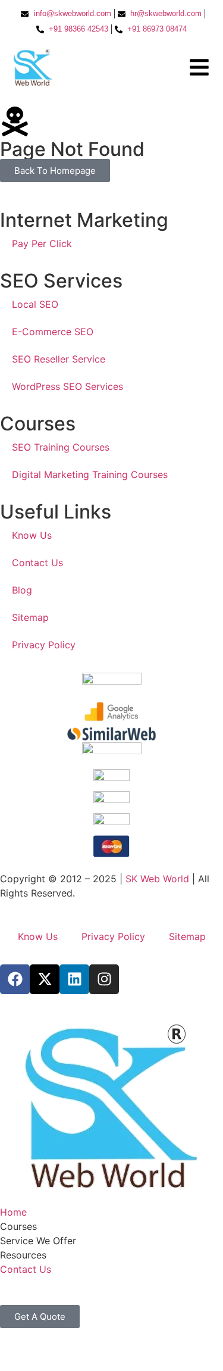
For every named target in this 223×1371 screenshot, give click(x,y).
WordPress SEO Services (67, 386)
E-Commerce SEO (52, 332)
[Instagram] (104, 979)
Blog (22, 590)
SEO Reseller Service (58, 359)
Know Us (32, 535)
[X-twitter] (44, 979)
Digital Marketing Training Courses (90, 474)
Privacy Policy (44, 645)
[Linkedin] (74, 979)
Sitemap (30, 617)
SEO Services (61, 280)
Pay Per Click (42, 243)
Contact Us (37, 563)
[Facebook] (15, 979)
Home (13, 1212)
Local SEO (35, 304)
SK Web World (158, 879)
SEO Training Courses (60, 447)
